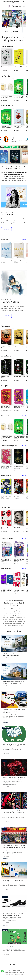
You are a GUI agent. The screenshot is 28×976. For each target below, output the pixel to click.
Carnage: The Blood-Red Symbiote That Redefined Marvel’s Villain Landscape (13, 778)
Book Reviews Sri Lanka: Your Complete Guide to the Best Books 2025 (13, 745)
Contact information (19, 974)
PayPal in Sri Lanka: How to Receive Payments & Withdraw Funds (12, 881)
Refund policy (12, 972)
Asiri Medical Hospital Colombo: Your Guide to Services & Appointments (13, 682)
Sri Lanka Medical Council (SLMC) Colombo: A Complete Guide (12, 654)
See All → (24, 46)
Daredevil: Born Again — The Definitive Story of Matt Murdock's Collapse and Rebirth (13, 812)
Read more (5, 659)
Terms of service (9, 974)
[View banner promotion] (14, 155)
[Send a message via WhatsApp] (2, 971)
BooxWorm (13, 970)
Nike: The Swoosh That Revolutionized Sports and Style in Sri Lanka (13, 914)
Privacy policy (20, 972)
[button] (3, 6)
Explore (6, 229)
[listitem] (7, 59)
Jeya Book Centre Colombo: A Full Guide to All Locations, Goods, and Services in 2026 (13, 847)
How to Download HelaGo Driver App (13, 947)
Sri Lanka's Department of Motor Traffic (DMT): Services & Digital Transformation (13, 711)
